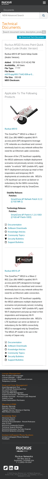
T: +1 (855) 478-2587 (24, 462)
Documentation (15, 225)
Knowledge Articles (16, 232)
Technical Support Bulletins (12, 427)
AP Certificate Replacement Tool (14, 389)
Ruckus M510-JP (12, 270)
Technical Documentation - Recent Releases (18, 422)
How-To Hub (6, 423)
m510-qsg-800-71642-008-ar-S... (19, 74)
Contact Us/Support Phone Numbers (15, 437)
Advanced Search (8, 418)
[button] (43, 15)
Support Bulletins (15, 242)
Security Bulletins (16, 239)
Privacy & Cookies (21, 474)
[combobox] (20, 15)
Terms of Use (9, 474)
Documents (9, 10)
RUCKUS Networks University (13, 431)
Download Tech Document (33, 37)
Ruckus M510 (11, 128)
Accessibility (32, 474)
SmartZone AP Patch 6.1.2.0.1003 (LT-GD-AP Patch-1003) (26, 215)
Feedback (5, 439)
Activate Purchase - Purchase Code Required (19, 396)
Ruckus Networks (24, 456)
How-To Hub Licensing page (12, 376)
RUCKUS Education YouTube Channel (16, 429)
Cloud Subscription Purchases (13, 400)
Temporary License (9, 381)
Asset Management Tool (11, 387)
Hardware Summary (9, 391)
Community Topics (16, 235)
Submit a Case (7, 398)
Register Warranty (8, 406)
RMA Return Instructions (11, 412)
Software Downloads (17, 228)
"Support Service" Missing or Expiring (16, 410)
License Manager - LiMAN (11, 377)
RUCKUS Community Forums (13, 425)
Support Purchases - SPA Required (15, 395)
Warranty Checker (8, 408)
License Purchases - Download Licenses (17, 379)
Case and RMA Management (12, 393)
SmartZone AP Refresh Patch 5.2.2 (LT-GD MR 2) (26, 200)
